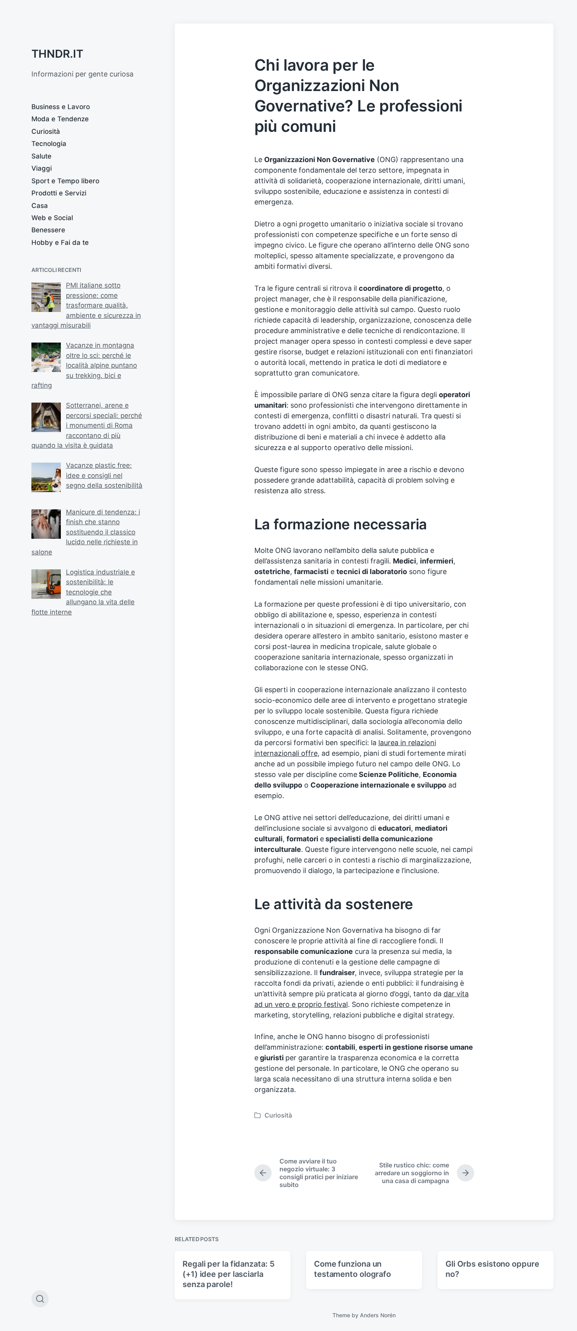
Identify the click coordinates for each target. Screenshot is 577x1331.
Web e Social (52, 218)
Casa (39, 206)
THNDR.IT (57, 53)
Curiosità (45, 131)
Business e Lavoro (60, 107)
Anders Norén (378, 1315)
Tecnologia (48, 144)
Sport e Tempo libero (65, 181)
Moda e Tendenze (60, 119)
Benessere (48, 230)
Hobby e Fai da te (60, 242)
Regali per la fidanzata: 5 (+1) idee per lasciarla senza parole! (228, 1274)
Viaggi (41, 168)
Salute (41, 156)
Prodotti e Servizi (58, 193)
